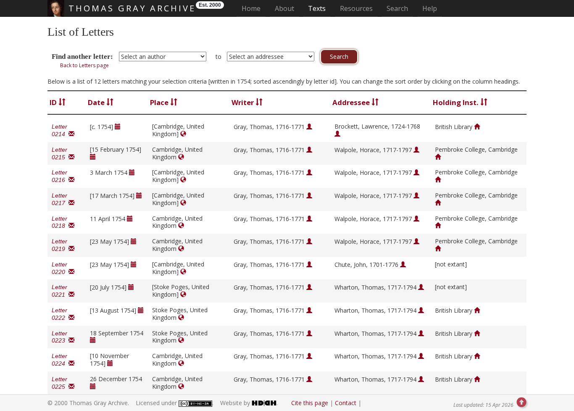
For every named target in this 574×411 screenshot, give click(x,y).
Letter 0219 (60, 245)
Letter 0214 (60, 130)
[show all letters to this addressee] (337, 134)
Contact (345, 403)
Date (97, 102)
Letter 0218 (60, 222)
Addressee (351, 102)
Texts (317, 8)
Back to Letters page (84, 65)
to (218, 57)
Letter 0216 (60, 176)
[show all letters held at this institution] (477, 127)
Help (429, 8)
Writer (243, 102)
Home (254, 8)
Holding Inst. (456, 102)
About (284, 8)
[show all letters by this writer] (309, 127)
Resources (356, 8)
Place (160, 102)
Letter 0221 (60, 291)
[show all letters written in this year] (118, 127)
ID (54, 102)
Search (397, 8)
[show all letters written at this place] (183, 134)
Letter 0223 (60, 337)
